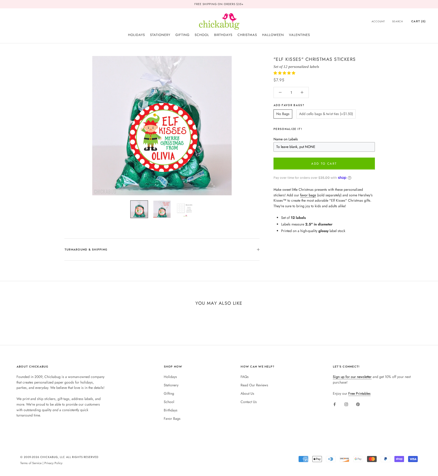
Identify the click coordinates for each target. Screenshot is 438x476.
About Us (247, 393)
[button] (284, 72)
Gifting (169, 393)
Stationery (171, 385)
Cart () (418, 21)
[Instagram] (346, 404)
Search (397, 21)
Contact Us (249, 401)
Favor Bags (172, 418)
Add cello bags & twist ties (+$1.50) (326, 113)
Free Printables (359, 393)
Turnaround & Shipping (85, 249)
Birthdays (170, 410)
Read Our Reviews (254, 385)
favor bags (308, 194)
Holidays (170, 376)
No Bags (282, 113)
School (169, 401)
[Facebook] (334, 404)
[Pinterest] (358, 404)
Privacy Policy (53, 463)
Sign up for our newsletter (352, 376)
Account (378, 21)
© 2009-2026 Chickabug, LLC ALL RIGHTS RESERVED (59, 457)
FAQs (245, 376)
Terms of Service (31, 463)
